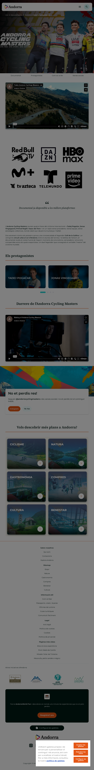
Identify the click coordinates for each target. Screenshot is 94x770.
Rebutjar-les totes (81, 752)
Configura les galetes (81, 759)
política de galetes (56, 761)
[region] (63, 753)
